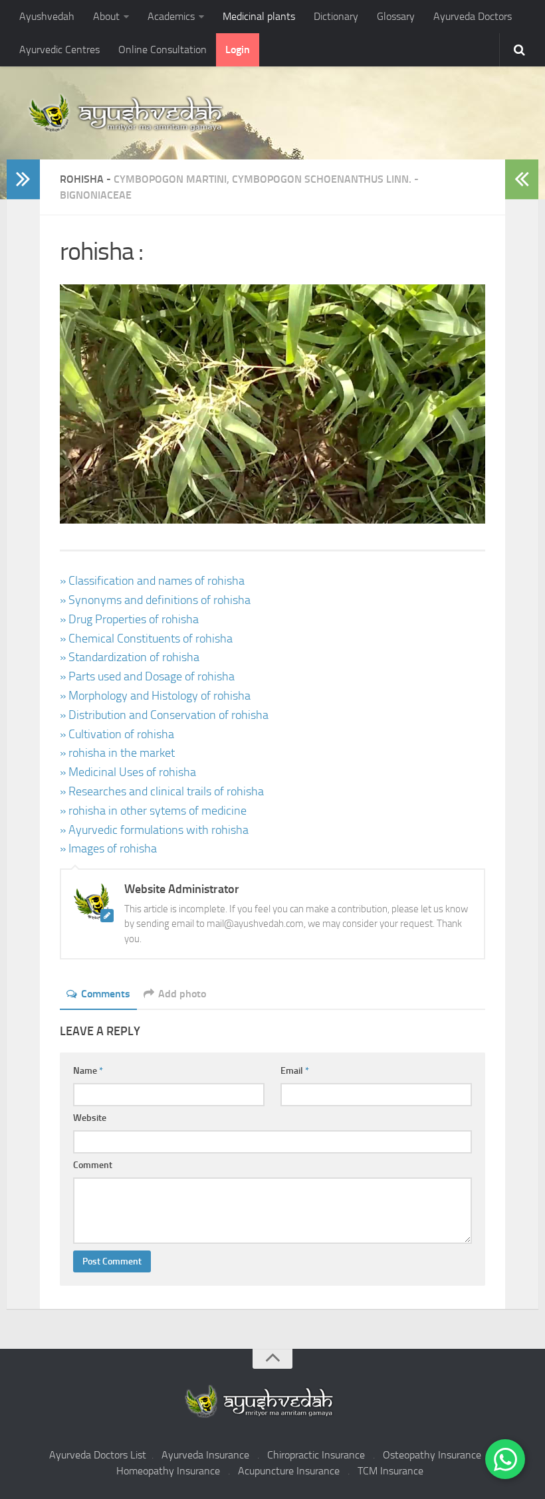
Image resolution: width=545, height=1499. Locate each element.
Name (88, 1070)
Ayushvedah (46, 16)
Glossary (396, 16)
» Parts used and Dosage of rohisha (147, 676)
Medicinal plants (259, 16)
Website (89, 1118)
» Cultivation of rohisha (117, 734)
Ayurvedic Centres (59, 49)
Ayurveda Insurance (205, 1455)
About (106, 16)
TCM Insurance (390, 1470)
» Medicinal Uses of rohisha (128, 772)
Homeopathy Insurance (168, 1470)
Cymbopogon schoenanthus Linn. (321, 179)
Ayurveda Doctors (472, 16)
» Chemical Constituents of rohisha (146, 638)
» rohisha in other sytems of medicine (153, 810)
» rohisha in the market (117, 753)
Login (237, 49)
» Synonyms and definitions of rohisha (155, 600)
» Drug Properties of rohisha (129, 619)
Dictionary (336, 16)
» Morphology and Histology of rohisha (155, 695)
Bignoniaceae (96, 195)
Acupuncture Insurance (289, 1470)
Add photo (182, 993)
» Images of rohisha (108, 848)
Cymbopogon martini (170, 179)
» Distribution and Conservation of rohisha (164, 715)
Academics (171, 16)
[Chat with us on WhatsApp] (505, 1459)
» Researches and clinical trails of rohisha (162, 791)
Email (294, 1070)
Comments (105, 993)
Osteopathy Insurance (432, 1455)
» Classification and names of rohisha (152, 580)
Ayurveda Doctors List (97, 1455)
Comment (92, 1165)
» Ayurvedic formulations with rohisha (154, 830)
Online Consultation (162, 49)
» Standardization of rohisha (129, 657)
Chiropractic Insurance (316, 1455)
